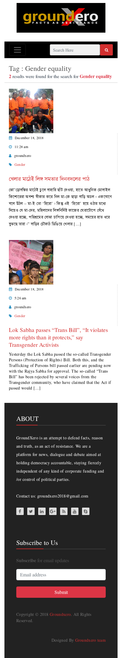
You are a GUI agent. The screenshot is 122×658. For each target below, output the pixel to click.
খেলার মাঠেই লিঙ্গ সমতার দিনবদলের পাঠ (49, 178)
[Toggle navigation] (17, 50)
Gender (20, 164)
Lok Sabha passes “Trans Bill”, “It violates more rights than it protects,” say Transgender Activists (58, 337)
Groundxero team (90, 640)
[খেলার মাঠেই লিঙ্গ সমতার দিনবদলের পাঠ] (31, 110)
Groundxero (60, 614)
